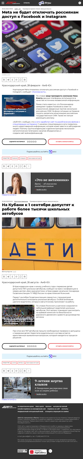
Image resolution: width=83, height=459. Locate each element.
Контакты (64, 409)
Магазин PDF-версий (60, 406)
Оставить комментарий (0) (65, 141)
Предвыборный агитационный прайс (30, 411)
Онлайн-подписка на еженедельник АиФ (32, 409)
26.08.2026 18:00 (7, 201)
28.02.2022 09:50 (7, 9)
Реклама (48, 406)
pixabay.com (6, 74)
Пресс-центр (39, 406)
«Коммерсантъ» (39, 92)
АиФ (14, 271)
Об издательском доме (26, 406)
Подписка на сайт (53, 409)
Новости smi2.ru (9, 195)
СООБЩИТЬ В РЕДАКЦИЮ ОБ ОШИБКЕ (57, 411)
